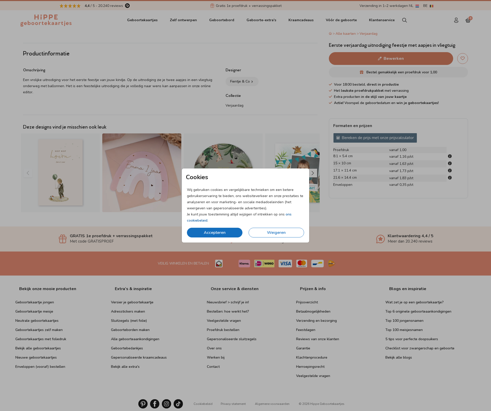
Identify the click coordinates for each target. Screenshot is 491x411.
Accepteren (215, 232)
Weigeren (276, 232)
